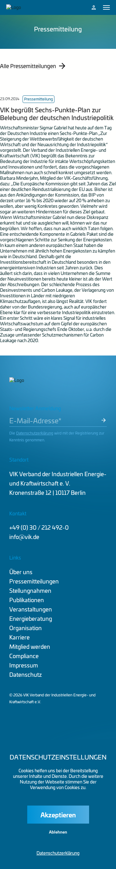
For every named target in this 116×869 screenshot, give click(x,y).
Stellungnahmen (30, 590)
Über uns (20, 572)
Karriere (19, 637)
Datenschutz (25, 674)
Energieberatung (30, 618)
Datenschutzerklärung (34, 432)
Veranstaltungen (30, 609)
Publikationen (26, 600)
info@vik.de (24, 537)
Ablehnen (58, 832)
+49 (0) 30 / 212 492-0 (39, 527)
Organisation (25, 628)
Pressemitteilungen (34, 581)
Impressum (23, 665)
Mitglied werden (29, 646)
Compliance (24, 656)
